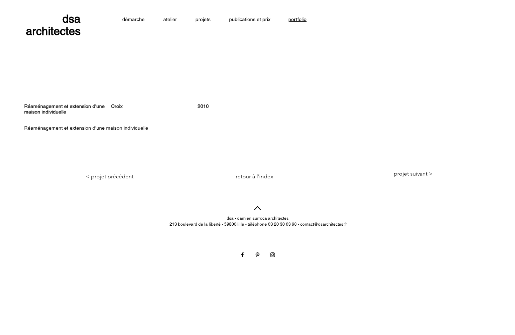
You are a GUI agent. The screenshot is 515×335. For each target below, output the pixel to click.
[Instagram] (272, 255)
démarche (396, 210)
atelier (396, 216)
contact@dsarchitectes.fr (323, 224)
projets (396, 223)
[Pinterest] (257, 255)
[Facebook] (242, 255)
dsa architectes (53, 24)
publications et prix (396, 230)
